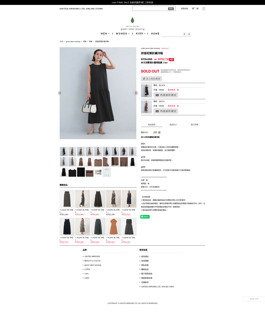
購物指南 (145, 269)
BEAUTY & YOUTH (92, 261)
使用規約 (145, 257)
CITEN (87, 269)
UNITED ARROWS (92, 256)
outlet (86, 278)
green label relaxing (73, 41)
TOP (61, 41)
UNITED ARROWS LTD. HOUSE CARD (157, 287)
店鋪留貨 (145, 282)
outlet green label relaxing (150, 48)
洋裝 (84, 41)
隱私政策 (145, 265)
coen (86, 274)
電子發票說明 (146, 274)
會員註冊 (184, 9)
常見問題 (145, 261)
